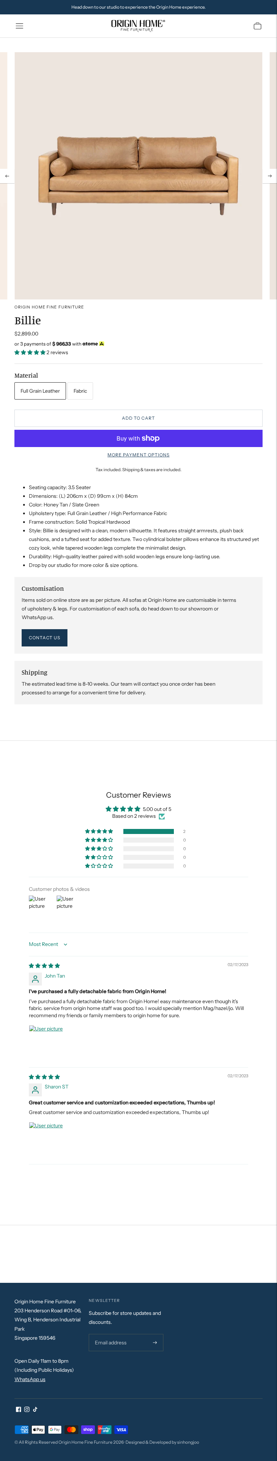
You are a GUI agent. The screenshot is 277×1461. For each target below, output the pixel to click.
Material (26, 375)
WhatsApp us (29, 1379)
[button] (30, 352)
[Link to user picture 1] (46, 1042)
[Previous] (7, 176)
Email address (110, 1334)
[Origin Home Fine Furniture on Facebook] (18, 1410)
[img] (44, 965)
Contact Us (44, 637)
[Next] (270, 176)
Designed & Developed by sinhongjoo (162, 1442)
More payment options (138, 454)
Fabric (80, 391)
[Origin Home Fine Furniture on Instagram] (27, 1410)
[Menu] (19, 26)
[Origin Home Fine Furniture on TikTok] (35, 1410)
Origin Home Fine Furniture (49, 307)
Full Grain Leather (40, 391)
